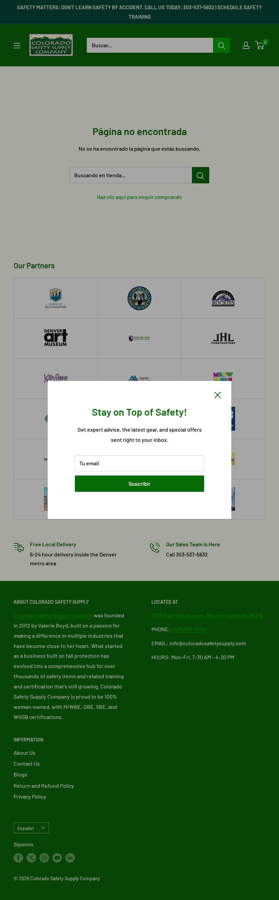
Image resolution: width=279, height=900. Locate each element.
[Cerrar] (217, 394)
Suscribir (139, 483)
